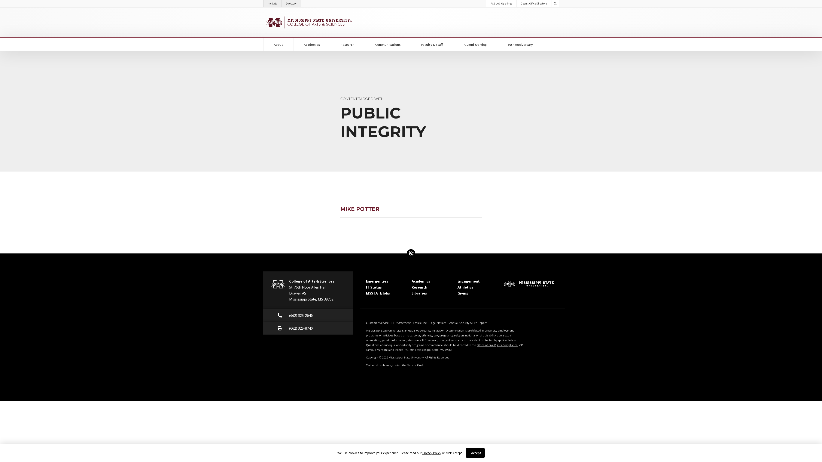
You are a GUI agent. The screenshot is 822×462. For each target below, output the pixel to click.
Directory (293, 3)
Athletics (465, 287)
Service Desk (415, 365)
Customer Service (377, 323)
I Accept (475, 453)
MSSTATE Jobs (378, 293)
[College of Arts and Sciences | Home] (308, 22)
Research (347, 44)
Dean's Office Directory (534, 4)
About (278, 44)
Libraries (419, 293)
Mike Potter (359, 209)
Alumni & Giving (475, 44)
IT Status (374, 287)
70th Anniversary (520, 44)
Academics (312, 44)
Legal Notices (438, 323)
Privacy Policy (431, 453)
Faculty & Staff (432, 44)
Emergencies (377, 281)
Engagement (468, 281)
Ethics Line (420, 323)
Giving (463, 293)
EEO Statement (401, 323)
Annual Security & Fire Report (468, 323)
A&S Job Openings (501, 4)
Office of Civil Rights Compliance (497, 345)
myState (275, 3)
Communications (388, 44)
